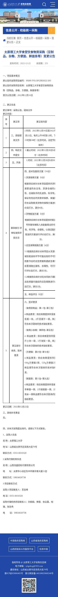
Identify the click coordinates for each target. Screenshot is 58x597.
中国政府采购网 (17, 541)
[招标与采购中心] (17, 4)
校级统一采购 (42, 38)
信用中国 (43, 549)
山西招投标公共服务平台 (21, 549)
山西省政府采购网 (39, 541)
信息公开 (28, 38)
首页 (19, 38)
